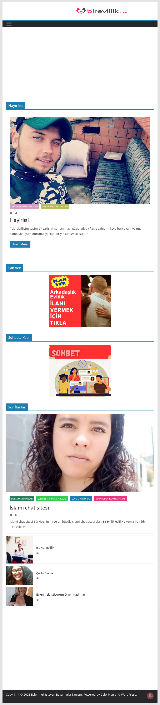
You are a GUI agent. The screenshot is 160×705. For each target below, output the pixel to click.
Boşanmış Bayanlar (21, 498)
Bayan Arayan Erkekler (24, 206)
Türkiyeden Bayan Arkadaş (110, 498)
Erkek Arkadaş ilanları (55, 206)
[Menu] (9, 24)
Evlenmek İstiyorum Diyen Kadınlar (60, 594)
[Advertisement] (80, 70)
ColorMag (107, 694)
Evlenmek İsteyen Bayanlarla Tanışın (56, 694)
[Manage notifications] (150, 695)
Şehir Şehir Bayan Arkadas (52, 498)
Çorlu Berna (44, 573)
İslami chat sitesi (29, 507)
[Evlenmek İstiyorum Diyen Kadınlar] (19, 596)
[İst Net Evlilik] (19, 549)
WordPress (128, 694)
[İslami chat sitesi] (80, 453)
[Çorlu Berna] (19, 575)
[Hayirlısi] (80, 160)
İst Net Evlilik (45, 548)
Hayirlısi (19, 220)
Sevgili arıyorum (81, 498)
